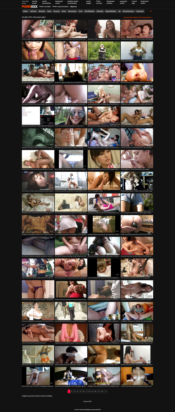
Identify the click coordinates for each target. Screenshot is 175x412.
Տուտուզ (56, 11)
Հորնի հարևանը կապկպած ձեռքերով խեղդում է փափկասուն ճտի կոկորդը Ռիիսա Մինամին (137, 386)
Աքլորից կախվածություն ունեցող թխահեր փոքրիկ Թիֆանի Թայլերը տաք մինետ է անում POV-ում (38, 125)
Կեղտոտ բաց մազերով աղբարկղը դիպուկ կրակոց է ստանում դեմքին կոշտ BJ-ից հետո (137, 125)
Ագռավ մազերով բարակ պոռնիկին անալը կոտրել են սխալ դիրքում (71, 364)
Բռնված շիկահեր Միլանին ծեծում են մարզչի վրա (135, 277)
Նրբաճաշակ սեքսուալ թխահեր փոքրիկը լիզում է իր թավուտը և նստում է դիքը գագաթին (104, 212)
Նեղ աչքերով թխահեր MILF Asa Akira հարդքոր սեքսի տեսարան (104, 169)
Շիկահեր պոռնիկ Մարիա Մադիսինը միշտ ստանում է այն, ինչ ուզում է (38, 147)
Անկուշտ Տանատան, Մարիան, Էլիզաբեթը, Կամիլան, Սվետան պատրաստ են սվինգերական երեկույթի (104, 256)
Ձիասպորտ (72, 11)
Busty (49, 11)
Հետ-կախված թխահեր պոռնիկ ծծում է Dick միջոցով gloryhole (71, 234)
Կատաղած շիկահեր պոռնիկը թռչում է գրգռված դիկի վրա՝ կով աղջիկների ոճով (104, 104)
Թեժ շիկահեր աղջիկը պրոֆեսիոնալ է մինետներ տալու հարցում (104, 125)
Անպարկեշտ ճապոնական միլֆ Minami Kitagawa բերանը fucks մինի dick (71, 212)
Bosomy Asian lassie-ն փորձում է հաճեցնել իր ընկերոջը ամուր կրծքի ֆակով (38, 386)
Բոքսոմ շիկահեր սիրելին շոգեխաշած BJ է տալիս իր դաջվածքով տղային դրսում (38, 277)
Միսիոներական (128, 11)
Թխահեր (42, 11)
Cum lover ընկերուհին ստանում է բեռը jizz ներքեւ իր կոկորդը (104, 277)
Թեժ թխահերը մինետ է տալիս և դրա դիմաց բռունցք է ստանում (137, 191)
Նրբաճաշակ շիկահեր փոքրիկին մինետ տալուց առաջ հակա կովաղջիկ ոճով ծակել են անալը (104, 321)
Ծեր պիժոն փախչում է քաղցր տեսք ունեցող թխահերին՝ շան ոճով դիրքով (71, 256)
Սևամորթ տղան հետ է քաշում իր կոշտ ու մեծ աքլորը (37, 299)
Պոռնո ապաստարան (60, 6)
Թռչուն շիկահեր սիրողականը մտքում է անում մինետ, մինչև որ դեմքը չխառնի (71, 169)
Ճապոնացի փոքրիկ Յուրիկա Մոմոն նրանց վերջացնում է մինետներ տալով (137, 60)
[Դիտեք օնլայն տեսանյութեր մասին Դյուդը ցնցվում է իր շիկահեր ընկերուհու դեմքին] (137, 159)
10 (95, 391)
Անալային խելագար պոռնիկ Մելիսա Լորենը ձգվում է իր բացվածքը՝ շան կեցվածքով (137, 256)
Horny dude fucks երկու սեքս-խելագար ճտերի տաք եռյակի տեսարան (38, 191)
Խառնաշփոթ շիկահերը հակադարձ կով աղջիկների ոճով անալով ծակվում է (71, 321)
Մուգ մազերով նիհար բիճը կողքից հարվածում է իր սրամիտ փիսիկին (104, 147)
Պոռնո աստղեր (45, 6)
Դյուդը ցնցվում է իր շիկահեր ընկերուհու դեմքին (135, 169)
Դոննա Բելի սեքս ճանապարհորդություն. (34, 343)
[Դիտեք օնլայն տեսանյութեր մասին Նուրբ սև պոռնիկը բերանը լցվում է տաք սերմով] (71, 116)
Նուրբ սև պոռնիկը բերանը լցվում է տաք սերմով (69, 125)
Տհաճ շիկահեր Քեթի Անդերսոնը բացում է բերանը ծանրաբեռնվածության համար (71, 104)
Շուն (80, 11)
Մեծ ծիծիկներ (89, 11)
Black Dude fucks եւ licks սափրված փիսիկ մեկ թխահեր (136, 82)
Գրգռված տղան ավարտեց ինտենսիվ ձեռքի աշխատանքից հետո (38, 212)
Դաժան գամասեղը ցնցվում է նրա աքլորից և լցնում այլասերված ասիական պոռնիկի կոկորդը (71, 386)
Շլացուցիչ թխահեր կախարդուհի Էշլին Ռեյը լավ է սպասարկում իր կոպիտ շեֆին (137, 343)
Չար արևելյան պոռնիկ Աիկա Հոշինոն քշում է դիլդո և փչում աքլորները (137, 212)
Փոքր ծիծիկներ (111, 11)
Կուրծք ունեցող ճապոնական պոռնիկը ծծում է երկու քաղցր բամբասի (104, 234)
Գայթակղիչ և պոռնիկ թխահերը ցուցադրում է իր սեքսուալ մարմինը (38, 169)
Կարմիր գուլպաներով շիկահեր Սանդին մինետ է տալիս (71, 191)
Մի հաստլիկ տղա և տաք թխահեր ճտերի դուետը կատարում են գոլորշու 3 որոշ (71, 277)
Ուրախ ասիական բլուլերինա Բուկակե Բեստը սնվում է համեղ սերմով (71, 299)
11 (98, 391)
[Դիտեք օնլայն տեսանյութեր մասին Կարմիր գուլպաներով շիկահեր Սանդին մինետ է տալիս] (71, 181)
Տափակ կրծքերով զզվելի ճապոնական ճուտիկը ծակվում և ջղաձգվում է (38, 39)
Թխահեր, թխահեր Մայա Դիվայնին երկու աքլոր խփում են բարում (137, 364)
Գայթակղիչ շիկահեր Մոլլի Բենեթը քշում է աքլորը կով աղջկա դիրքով (104, 299)
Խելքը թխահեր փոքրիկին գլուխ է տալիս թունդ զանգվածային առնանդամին (71, 343)
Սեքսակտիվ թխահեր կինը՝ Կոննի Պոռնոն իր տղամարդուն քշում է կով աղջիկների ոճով (104, 82)
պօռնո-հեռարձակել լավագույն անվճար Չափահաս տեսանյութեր (30, 6)
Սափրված (139, 11)
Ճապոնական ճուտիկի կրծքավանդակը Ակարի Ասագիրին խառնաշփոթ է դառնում (71, 39)
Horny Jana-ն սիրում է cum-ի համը (65, 60)
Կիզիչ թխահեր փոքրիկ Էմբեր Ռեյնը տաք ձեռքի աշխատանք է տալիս (104, 60)
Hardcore (33, 11)
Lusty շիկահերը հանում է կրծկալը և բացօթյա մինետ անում (104, 364)
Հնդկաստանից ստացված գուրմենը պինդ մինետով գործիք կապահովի (38, 60)
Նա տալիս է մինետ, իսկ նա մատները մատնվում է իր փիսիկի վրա (38, 104)
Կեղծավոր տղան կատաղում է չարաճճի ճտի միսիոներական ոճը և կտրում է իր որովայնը (137, 104)
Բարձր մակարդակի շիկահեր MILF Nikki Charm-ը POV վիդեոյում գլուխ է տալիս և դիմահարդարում (137, 234)
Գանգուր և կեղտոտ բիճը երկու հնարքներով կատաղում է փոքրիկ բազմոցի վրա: (71, 82)
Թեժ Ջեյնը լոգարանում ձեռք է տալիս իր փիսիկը (69, 147)
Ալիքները (73, 6)
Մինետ (25, 11)
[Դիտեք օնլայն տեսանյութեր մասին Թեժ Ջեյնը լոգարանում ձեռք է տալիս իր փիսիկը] (71, 137)
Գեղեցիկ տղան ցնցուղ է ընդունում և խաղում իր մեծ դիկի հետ (38, 234)
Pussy (64, 11)
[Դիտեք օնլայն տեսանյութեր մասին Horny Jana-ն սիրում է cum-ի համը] (71, 50)
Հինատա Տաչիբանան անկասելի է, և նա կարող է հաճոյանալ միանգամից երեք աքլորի (38, 321)
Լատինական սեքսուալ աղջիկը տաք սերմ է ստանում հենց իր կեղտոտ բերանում (38, 256)
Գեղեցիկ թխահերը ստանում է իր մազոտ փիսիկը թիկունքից (137, 39)
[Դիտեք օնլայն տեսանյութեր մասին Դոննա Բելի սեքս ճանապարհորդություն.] (38, 333)
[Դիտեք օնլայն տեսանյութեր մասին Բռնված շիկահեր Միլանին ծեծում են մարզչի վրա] (137, 268)
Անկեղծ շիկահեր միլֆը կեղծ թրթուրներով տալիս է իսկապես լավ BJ (38, 82)
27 (102, 391)
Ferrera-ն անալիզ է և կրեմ (95, 191)
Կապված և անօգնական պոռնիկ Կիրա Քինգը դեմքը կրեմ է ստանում (137, 321)
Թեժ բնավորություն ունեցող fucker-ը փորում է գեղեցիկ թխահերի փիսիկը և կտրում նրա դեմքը (38, 364)
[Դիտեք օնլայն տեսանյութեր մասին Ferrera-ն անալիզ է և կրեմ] (104, 181)
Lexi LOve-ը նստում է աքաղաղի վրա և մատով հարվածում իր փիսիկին (137, 147)
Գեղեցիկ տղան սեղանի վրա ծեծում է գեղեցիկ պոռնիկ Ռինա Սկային (104, 386)
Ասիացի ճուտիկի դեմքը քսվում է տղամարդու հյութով (104, 39)
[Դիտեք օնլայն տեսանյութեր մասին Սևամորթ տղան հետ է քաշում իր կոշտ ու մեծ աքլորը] (38, 289)
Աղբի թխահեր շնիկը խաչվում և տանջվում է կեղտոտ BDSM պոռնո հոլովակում (137, 299)
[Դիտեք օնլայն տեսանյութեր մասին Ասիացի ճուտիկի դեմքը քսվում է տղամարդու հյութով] (104, 29)
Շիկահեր (100, 11)
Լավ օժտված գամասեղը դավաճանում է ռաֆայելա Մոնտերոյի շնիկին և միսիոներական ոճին (104, 343)
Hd (119, 11)
